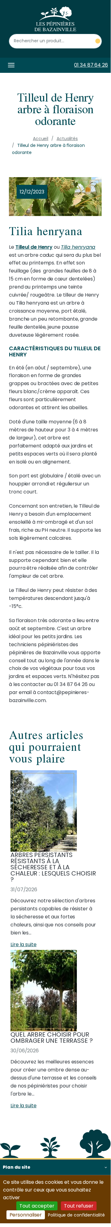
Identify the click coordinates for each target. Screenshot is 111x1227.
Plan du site (16, 1167)
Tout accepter (36, 1205)
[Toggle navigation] (10, 65)
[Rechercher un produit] (97, 41)
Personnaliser (26, 1214)
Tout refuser (78, 1205)
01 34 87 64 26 (91, 65)
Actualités (67, 138)
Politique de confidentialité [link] (76, 1215)
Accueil (40, 138)
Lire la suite (23, 944)
